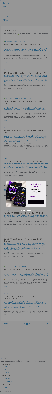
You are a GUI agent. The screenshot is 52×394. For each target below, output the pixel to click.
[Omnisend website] (26, 210)
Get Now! (36, 202)
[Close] (44, 182)
